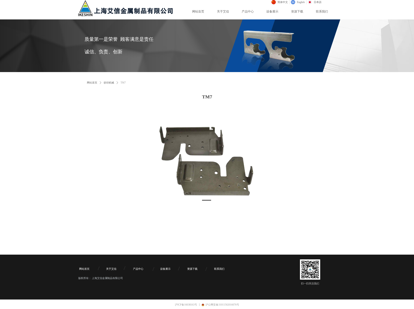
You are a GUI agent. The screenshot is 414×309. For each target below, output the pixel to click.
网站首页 (92, 82)
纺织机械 (109, 82)
